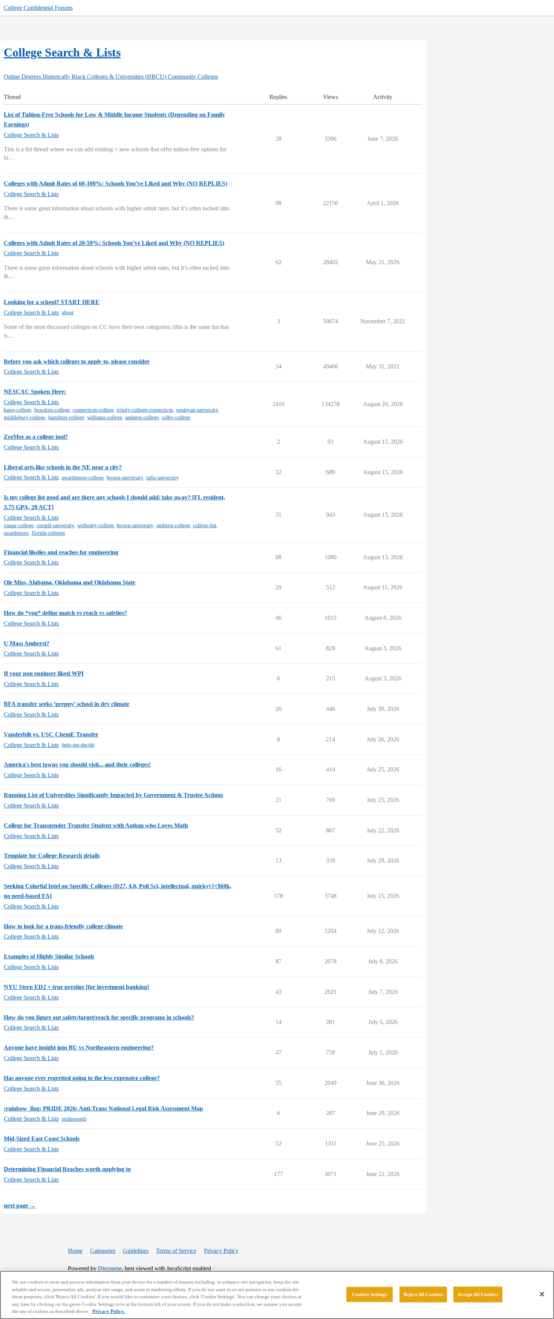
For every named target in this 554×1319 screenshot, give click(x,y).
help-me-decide (78, 745)
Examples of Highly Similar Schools (49, 956)
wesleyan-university (197, 410)
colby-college (176, 417)
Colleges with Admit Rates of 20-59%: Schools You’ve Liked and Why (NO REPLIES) (114, 243)
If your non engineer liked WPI (44, 673)
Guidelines (135, 1250)
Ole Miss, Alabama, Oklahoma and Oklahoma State (69, 582)
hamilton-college (66, 417)
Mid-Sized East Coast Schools (42, 1138)
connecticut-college (93, 410)
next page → (20, 1205)
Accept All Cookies (478, 1294)
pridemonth (74, 1119)
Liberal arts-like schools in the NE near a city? (63, 467)
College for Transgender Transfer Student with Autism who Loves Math (96, 825)
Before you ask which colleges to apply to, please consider (77, 361)
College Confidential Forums (38, 8)
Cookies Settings (369, 1294)
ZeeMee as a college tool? (36, 437)
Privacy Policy (221, 1250)
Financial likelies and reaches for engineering (61, 552)
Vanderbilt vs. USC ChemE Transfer (51, 734)
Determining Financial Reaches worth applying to (67, 1169)
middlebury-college (24, 417)
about (67, 312)
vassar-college (19, 525)
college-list (204, 525)
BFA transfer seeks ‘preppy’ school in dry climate (66, 704)
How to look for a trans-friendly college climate (63, 926)
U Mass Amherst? (26, 643)
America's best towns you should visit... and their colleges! (77, 764)
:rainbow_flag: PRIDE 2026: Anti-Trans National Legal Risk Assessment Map (103, 1108)
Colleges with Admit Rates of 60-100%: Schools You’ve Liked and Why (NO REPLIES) (115, 183)
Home (75, 1250)
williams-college (104, 417)
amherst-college (142, 417)
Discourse (110, 1268)
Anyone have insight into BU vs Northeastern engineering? (79, 1047)
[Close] (542, 1294)
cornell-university (55, 525)
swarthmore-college (83, 478)
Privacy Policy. (108, 1311)
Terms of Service (176, 1250)
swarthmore (16, 533)
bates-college (17, 410)
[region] (277, 1295)
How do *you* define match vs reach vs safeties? (65, 613)
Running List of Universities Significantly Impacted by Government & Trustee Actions (113, 795)
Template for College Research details (52, 855)
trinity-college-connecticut (145, 410)
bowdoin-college (52, 410)
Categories (102, 1250)
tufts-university (162, 478)
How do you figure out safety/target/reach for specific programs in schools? (99, 1017)
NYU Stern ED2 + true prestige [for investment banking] (76, 987)
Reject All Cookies (423, 1294)
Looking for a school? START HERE (51, 302)
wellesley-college (95, 525)
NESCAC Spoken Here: (35, 391)
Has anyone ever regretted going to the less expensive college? (82, 1078)
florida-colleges (48, 533)
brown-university (125, 478)
